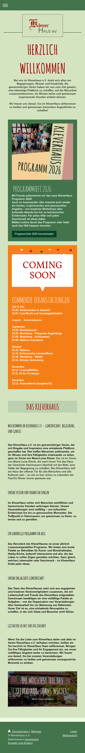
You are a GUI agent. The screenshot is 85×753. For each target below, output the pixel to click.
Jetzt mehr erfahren (42, 699)
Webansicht (69, 735)
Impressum (32, 739)
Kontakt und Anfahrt (20, 743)
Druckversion (20, 731)
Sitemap (36, 731)
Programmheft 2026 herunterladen (34, 234)
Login (73, 731)
